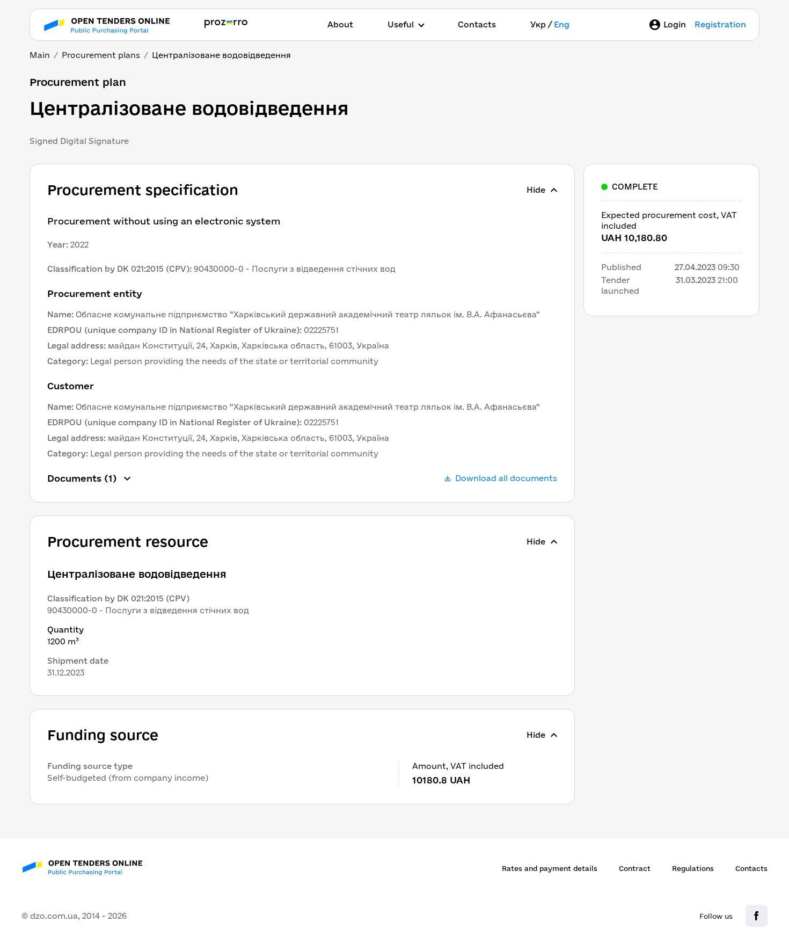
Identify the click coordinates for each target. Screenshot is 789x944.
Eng (561, 24)
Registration (720, 24)
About (340, 24)
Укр (538, 24)
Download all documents (506, 478)
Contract (635, 868)
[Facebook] (757, 916)
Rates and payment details (549, 868)
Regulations (693, 868)
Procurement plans (101, 55)
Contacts (477, 24)
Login (674, 24)
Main (40, 55)
